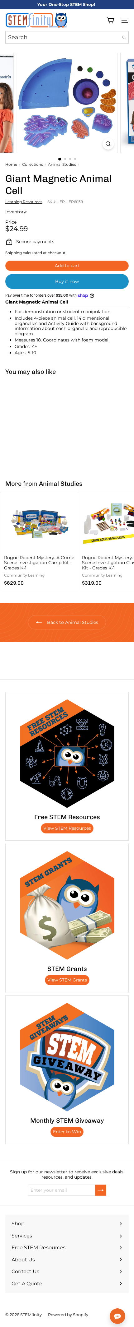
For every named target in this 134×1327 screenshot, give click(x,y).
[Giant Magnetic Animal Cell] (39, 423)
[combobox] (67, 37)
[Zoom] (108, 144)
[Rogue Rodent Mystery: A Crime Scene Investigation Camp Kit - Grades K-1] (39, 541)
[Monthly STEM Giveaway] (67, 1057)
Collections (32, 164)
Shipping (13, 252)
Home (11, 164)
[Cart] (110, 20)
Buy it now (67, 281)
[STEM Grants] (67, 905)
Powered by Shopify (68, 1314)
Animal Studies (62, 164)
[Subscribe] (100, 1190)
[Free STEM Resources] (67, 753)
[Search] (124, 37)
